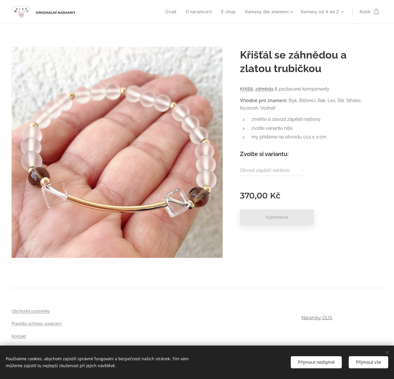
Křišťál (246, 89)
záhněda (265, 89)
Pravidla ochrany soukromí (36, 323)
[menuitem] (172, 12)
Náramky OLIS (316, 317)
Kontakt (19, 336)
